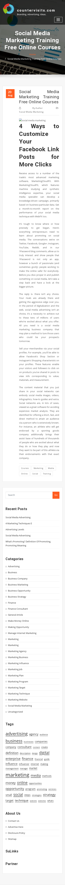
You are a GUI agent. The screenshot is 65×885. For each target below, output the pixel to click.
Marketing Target (16, 687)
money (11, 783)
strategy (49, 794)
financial (39, 759)
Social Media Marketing (31, 111)
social (35, 473)
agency (33, 734)
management (12, 768)
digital (44, 752)
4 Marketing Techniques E (19, 523)
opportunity (15, 788)
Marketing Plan (16, 675)
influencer (24, 763)
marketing (38, 468)
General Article (15, 614)
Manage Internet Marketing (22, 633)
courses (25, 468)
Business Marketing (18, 584)
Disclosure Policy (16, 832)
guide (47, 759)
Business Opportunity (19, 590)
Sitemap (12, 839)
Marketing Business (18, 657)
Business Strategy (17, 596)
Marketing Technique (19, 693)
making (44, 763)
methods (46, 775)
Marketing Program (18, 681)
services (52, 789)
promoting (42, 789)
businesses (28, 741)
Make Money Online (18, 620)
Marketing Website (17, 699)
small (9, 795)
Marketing (13, 639)
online (24, 473)
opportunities (35, 783)
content (36, 747)
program (30, 788)
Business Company (18, 578)
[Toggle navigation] (58, 20)
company (11, 747)
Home (32, 54)
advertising (17, 733)
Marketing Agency (17, 651)
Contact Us (13, 820)
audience (44, 734)
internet (35, 763)
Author (37, 108)
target (10, 800)
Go (56, 494)
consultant (25, 747)
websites (42, 801)
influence (12, 764)
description (25, 753)
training (47, 473)
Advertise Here (15, 826)
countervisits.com (36, 10)
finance (27, 758)
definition (12, 753)
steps (27, 795)
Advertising (14, 566)
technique (21, 800)
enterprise (13, 759)
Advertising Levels (15, 529)
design (35, 753)
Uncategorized (15, 711)
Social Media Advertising (18, 517)
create (44, 747)
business (14, 741)
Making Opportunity (18, 627)
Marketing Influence (18, 663)
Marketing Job (15, 669)
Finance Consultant (18, 608)
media (51, 468)
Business (12, 572)
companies (41, 741)
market (33, 768)
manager (24, 768)
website (33, 801)
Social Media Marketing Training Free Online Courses (34, 58)
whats (50, 800)
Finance (12, 602)
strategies (37, 795)
